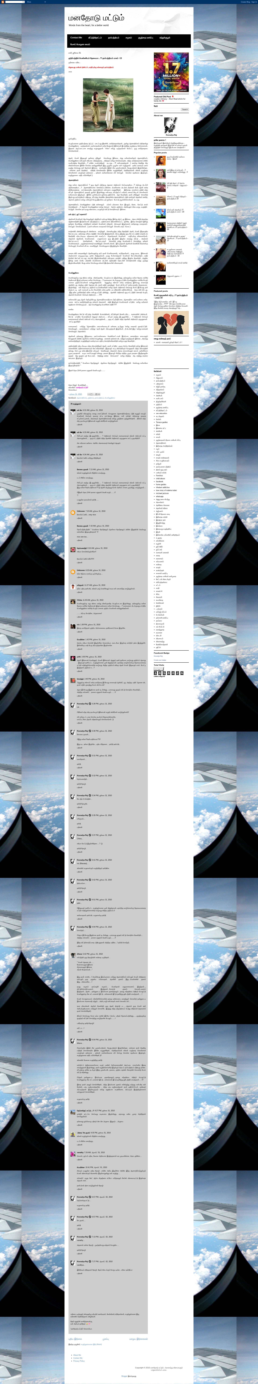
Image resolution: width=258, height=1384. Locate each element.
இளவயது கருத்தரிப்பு (163, 529)
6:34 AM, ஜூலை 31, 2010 (93, 455)
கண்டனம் (159, 398)
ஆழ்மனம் (159, 511)
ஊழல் (158, 455)
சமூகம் (129, 37)
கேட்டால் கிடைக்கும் (163, 579)
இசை (158, 425)
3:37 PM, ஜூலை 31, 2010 (102, 835)
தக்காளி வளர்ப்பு (162, 618)
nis (78, 625)
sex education (161, 413)
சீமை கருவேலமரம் (162, 461)
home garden (161, 484)
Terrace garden (162, 422)
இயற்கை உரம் (161, 520)
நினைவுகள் (160, 624)
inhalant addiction (163, 487)
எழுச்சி (158, 544)
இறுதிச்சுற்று (160, 523)
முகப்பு (106, 1339)
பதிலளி (79, 425)
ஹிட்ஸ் (158, 647)
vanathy (80, 1152)
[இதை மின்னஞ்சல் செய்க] (88, 394)
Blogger (124, 1376)
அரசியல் (159, 396)
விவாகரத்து (160, 642)
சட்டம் (158, 585)
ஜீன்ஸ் (158, 606)
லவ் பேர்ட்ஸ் (160, 627)
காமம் (158, 437)
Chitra (79, 600)
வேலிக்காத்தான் (162, 644)
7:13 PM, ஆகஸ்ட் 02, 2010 (102, 1237)
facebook (159, 482)
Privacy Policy (79, 1361)
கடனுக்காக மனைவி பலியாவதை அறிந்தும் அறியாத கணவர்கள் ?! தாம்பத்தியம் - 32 (175, 253)
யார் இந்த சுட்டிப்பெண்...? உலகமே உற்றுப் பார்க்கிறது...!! (177, 171)
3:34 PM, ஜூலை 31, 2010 (102, 795)
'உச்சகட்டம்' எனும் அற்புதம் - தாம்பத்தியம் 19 (177, 198)
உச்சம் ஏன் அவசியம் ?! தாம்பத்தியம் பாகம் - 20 (175, 211)
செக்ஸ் (158, 419)
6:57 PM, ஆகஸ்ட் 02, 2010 (102, 1197)
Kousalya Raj (82, 704)
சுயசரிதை (159, 600)
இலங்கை (159, 526)
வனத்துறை (160, 630)
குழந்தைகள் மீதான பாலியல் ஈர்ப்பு (168, 440)
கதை (158, 556)
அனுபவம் (159, 378)
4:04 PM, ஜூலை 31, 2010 (102, 927)
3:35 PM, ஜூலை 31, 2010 (102, 815)
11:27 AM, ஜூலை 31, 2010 (94, 585)
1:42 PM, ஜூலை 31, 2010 (95, 639)
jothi (79, 657)
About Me (77, 1355)
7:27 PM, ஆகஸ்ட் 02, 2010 (102, 1261)
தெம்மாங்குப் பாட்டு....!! (85, 1111)
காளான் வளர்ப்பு (162, 573)
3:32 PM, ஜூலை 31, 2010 (102, 776)
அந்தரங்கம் (160, 390)
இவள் (158, 532)
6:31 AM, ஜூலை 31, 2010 (93, 410)
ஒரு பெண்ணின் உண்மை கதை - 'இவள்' (176, 158)
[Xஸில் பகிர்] (94, 394)
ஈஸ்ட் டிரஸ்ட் (160, 452)
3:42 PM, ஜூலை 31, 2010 (102, 880)
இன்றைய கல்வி (161, 517)
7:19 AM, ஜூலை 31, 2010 (99, 526)
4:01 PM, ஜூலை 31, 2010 (102, 900)
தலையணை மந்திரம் (163, 467)
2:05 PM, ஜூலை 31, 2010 (91, 657)
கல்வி (158, 434)
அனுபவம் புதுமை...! (174, 276)
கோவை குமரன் (82, 469)
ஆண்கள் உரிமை (162, 508)
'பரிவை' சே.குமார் (83, 1133)
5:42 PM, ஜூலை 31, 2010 (93, 954)
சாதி (157, 588)
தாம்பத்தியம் (113, 37)
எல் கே (79, 410)
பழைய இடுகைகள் (138, 1339)
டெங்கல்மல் (160, 615)
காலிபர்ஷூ (160, 570)
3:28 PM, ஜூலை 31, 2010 (102, 704)
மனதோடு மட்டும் (96, 17)
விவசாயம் (159, 639)
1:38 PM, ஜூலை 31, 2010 (90, 625)
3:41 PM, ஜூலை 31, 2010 (102, 860)
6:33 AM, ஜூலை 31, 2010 (93, 432)
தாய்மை (159, 621)
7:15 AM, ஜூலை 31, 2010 (95, 511)
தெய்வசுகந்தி (82, 548)
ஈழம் (157, 449)
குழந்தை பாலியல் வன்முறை (166, 576)
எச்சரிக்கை (160, 541)
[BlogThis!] (91, 394)
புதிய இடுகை (75, 1339)
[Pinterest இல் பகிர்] (99, 394)
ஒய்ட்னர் (159, 550)
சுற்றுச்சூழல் (165, 37)
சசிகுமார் (80, 585)
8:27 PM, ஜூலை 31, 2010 (105, 1111)
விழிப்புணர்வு (160, 387)
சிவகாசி (159, 597)
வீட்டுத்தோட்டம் (95, 37)
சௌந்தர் (80, 679)
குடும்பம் (91, 398)
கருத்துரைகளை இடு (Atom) (91, 1344)
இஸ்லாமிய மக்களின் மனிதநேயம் (168, 535)
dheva (79, 954)
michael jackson (162, 493)
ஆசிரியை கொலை (162, 505)
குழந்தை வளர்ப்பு (145, 37)
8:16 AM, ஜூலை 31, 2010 (97, 548)
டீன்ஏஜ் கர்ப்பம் (161, 612)
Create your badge (160, 660)
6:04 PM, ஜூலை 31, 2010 (102, 1040)
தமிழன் (158, 464)
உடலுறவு (159, 538)
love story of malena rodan (166, 490)
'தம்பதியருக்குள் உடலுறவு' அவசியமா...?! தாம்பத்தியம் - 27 (177, 238)
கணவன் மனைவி (162, 553)
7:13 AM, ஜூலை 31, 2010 (99, 469)
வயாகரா (159, 633)
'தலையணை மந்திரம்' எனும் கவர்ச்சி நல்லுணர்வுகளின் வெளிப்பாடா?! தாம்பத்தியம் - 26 (177, 226)
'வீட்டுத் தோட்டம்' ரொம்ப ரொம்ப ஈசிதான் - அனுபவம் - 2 (177, 185)
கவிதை (159, 565)
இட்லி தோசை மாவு (163, 514)
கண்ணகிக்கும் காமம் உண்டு (177, 263)
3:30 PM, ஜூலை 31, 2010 (102, 731)
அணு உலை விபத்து (163, 499)
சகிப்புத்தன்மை (161, 582)
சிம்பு (157, 594)
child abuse (160, 479)
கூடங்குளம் (160, 416)
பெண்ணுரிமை (110, 398)
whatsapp (159, 496)
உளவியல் (159, 431)
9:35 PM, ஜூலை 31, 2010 (101, 1133)
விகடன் (159, 636)
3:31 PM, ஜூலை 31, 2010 (102, 756)
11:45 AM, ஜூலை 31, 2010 (93, 600)
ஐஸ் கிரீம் (159, 547)
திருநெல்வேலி (161, 402)
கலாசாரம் (159, 559)
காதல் (158, 567)
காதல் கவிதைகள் (162, 458)
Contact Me (76, 37)
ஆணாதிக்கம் (82, 398)
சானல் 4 (159, 591)
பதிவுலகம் (159, 384)
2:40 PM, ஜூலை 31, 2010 (94, 679)
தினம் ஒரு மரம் (161, 470)
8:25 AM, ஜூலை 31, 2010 (95, 570)
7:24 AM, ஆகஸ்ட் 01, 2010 (94, 1152)
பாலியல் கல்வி (161, 473)
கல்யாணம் (160, 562)
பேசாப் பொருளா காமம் (80, 44)
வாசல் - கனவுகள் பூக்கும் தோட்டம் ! (169, 342)
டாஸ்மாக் (159, 609)
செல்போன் (160, 603)
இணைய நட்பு (161, 428)
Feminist (159, 476)
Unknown (81, 511)
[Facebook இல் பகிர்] (96, 394)
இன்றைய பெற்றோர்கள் (164, 446)
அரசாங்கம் (160, 502)
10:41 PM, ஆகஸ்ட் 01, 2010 (96, 1167)
